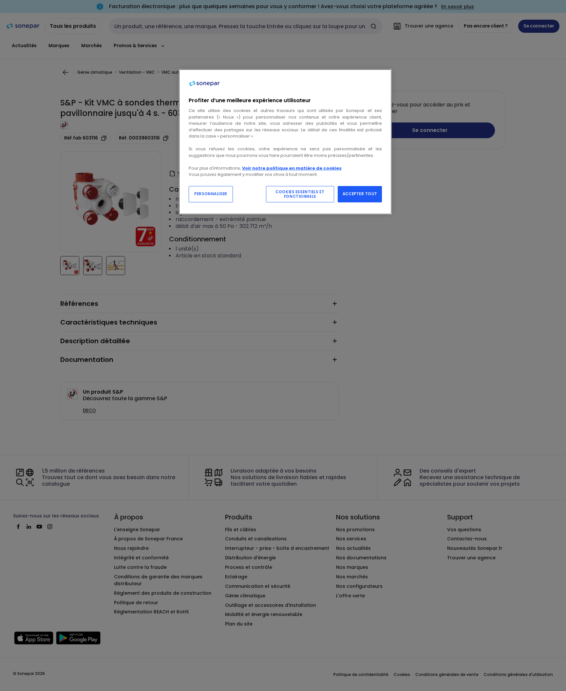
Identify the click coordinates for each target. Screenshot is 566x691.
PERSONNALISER (210, 193)
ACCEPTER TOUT (360, 193)
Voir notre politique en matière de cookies (292, 168)
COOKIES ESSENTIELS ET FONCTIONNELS (299, 194)
